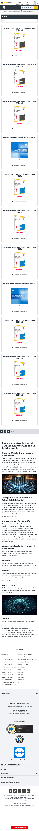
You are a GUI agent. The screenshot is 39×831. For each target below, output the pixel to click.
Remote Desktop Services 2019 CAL (28, 659)
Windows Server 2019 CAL (8, 667)
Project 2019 (21, 669)
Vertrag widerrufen (20, 827)
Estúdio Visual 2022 (23, 662)
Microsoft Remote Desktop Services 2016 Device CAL (19, 284)
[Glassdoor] (19, 791)
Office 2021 (4, 654)
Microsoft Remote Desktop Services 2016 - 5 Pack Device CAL (19, 321)
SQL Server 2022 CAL (7, 674)
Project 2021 (21, 667)
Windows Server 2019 (7, 662)
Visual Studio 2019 (23, 664)
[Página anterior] (5, 431)
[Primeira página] (1, 431)
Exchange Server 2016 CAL (25, 654)
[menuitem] (35, 3)
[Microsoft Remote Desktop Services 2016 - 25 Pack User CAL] (19, 260)
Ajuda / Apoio (13, 797)
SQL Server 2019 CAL (7, 677)
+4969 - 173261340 (19, 711)
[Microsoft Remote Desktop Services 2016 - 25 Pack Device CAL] (19, 406)
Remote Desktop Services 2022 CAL (28, 657)
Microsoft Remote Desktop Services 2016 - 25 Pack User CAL (19, 248)
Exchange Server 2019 (7, 679)
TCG (22, 800)
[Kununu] (24, 791)
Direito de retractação (28, 798)
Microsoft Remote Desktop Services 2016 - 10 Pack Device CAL (19, 357)
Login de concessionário (20, 795)
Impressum (27, 800)
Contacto (20, 797)
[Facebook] (10, 791)
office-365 (34, 795)
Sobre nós (26, 797)
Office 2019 (4, 657)
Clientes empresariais (8, 795)
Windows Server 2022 (7, 659)
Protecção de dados (14, 800)
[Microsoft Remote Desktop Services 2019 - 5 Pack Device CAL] (19, 41)
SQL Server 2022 (6, 669)
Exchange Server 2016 (7, 682)
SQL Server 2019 (6, 672)
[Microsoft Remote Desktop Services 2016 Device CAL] (19, 296)
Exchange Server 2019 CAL (9, 684)
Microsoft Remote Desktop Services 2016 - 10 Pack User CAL (19, 211)
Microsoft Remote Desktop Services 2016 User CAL (19, 138)
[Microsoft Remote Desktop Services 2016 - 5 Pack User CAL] (19, 187)
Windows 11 (21, 677)
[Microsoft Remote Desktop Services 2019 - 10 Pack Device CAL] (19, 77)
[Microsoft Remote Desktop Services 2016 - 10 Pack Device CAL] (19, 369)
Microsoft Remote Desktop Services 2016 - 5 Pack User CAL (19, 175)
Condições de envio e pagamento (13, 798)
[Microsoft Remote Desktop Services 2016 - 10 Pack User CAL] (19, 223)
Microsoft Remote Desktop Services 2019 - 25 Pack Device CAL (19, 102)
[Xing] (15, 791)
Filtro (5, 16)
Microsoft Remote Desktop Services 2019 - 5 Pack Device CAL (19, 29)
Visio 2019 (20, 674)
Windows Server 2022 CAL (8, 664)
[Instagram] (28, 791)
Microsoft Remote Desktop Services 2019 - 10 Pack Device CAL (19, 66)
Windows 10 (21, 679)
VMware (20, 682)
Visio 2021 (20, 672)
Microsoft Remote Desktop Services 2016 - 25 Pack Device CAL (19, 394)
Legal (29, 795)
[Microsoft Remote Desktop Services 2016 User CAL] (19, 150)
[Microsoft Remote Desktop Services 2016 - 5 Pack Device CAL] (19, 333)
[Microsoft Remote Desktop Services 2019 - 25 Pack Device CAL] (19, 114)
